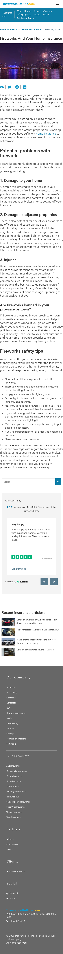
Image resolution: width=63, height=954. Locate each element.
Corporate (11, 703)
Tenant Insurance (14, 812)
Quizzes (47, 11)
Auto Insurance (13, 766)
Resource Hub (8, 29)
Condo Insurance (14, 776)
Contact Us (11, 698)
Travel (37, 11)
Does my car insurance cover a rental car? (35, 650)
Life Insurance (12, 786)
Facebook (13, 893)
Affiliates (10, 839)
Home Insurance (32, 29)
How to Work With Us (16, 871)
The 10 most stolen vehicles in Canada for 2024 (38, 630)
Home (27, 11)
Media (9, 718)
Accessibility (11, 692)
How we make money (16, 713)
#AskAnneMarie (26, 18)
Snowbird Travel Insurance (18, 802)
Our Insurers (12, 844)
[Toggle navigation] (57, 4)
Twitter (12, 898)
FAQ (8, 708)
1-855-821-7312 (17, 921)
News (37, 14)
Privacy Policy (12, 723)
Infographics (24, 14)
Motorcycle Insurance (16, 791)
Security (10, 728)
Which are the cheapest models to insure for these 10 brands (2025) (36, 641)
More (46, 14)
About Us (10, 687)
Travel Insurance (13, 817)
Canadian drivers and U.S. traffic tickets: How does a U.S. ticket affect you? (37, 621)
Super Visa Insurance (15, 807)
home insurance (46, 133)
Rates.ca (10, 849)
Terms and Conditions (16, 739)
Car (19, 11)
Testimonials (11, 744)
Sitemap (10, 734)
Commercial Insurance (16, 771)
